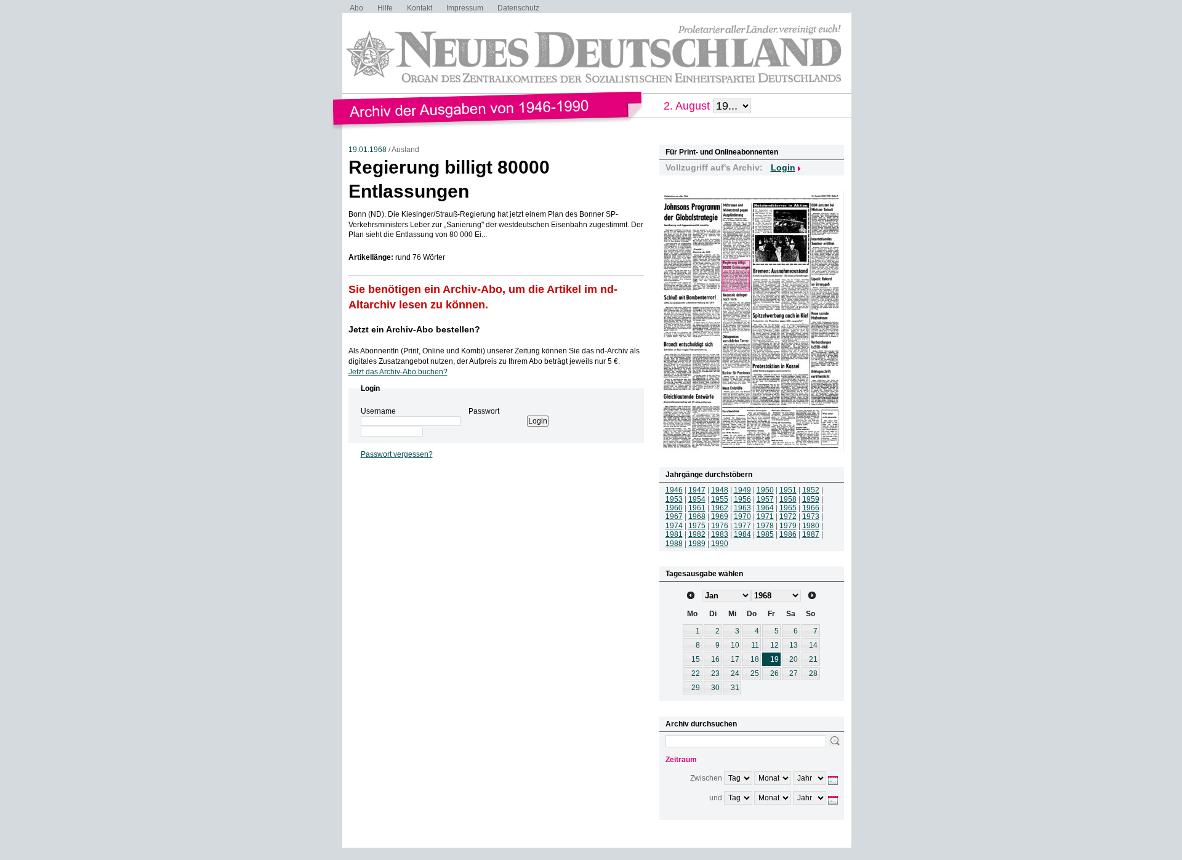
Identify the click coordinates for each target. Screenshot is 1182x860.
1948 (719, 490)
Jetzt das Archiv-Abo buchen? (398, 372)
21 (813, 659)
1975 (697, 525)
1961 (697, 508)
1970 (742, 516)
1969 (719, 516)
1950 (765, 490)
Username (378, 411)
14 (813, 645)
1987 (810, 534)
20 (793, 659)
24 (735, 673)
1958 (788, 499)
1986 (788, 534)
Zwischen (706, 778)
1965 (788, 508)
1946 (674, 490)
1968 (697, 516)
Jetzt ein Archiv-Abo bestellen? (414, 329)
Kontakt (419, 8)
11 (755, 645)
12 (774, 645)
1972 (788, 516)
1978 (765, 525)
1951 (788, 490)
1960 (674, 508)
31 (735, 687)
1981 (674, 534)
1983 (719, 534)
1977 (742, 525)
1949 (742, 490)
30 (715, 687)
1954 (697, 499)
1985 (765, 534)
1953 (674, 499)
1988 (674, 543)
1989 (697, 543)
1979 (788, 525)
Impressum (464, 8)
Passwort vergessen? (397, 454)
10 (735, 645)
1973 (810, 516)
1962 (719, 508)
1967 (674, 516)
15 (695, 659)
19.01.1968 (367, 149)
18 (754, 659)
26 (774, 673)
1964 (765, 508)
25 (754, 673)
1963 (742, 508)
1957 (765, 499)
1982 (697, 534)
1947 (697, 490)
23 (715, 673)
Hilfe (385, 8)
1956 (742, 499)
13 (793, 645)
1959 (810, 499)
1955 (719, 499)
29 (695, 687)
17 (735, 659)
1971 (765, 516)
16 (715, 659)
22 (695, 673)
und (715, 798)
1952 (810, 490)
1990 (719, 543)
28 (813, 673)
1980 (810, 525)
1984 (742, 534)
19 (774, 659)
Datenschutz (518, 8)
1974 (674, 525)
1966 (810, 508)
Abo (356, 8)
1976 (719, 525)
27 (793, 673)
